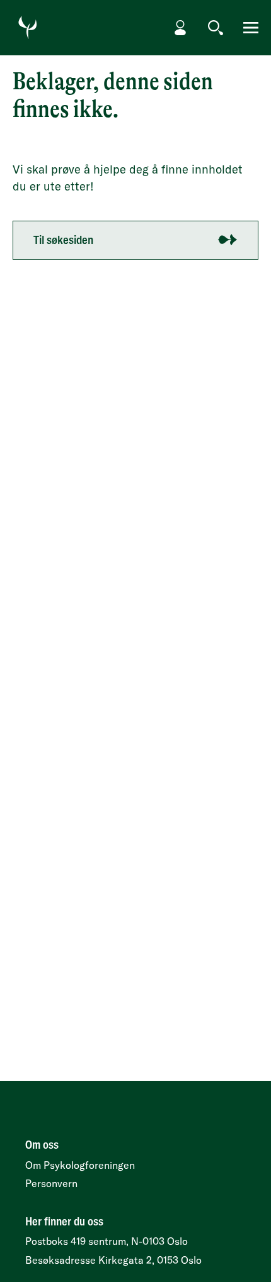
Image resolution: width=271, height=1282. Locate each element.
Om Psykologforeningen (80, 1165)
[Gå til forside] (28, 28)
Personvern (51, 1183)
